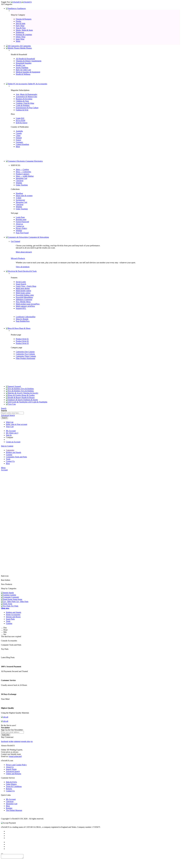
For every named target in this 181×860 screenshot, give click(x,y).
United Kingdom (22, 144)
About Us (10, 767)
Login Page (20, 217)
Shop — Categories (23, 172)
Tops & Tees (21, 28)
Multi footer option (23, 293)
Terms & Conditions (14, 786)
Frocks (18, 21)
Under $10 (20, 118)
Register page (21, 219)
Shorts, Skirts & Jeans (24, 30)
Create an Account (13, 442)
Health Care (20, 65)
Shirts (18, 41)
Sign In (9, 435)
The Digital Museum (14, 810)
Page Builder (23, 321)
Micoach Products (18, 258)
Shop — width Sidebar (25, 176)
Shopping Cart (21, 178)
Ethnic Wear (20, 37)
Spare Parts (10, 619)
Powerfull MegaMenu (24, 297)
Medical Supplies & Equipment (28, 72)
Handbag (19, 193)
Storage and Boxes (13, 617)
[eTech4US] (21, 2)
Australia (19, 131)
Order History (11, 784)
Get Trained (15, 241)
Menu (3, 468)
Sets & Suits (20, 23)
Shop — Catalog (22, 169)
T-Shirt (18, 198)
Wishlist (19, 183)
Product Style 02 (22, 341)
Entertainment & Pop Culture (27, 108)
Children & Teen (22, 101)
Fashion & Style (22, 110)
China (18, 135)
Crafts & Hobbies (22, 105)
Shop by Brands (22, 319)
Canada (19, 133)
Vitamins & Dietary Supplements (28, 61)
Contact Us (10, 791)
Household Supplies (23, 63)
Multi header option (23, 291)
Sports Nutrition (22, 67)
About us (19, 224)
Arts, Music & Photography (26, 94)
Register (9, 808)
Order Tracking (22, 185)
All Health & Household (25, 59)
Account (4, 470)
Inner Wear (20, 39)
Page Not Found (22, 233)
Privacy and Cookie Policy (16, 765)
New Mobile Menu (23, 302)
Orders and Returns (13, 774)
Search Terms (11, 769)
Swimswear (20, 200)
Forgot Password (22, 222)
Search (3, 408)
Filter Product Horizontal (25, 358)
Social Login (21, 282)
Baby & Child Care (23, 70)
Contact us (20, 226)
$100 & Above (21, 123)
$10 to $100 (20, 120)
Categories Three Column (26, 356)
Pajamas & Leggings (24, 34)
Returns (9, 789)
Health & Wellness (23, 74)
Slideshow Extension (24, 299)
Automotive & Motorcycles (26, 97)
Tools (8, 621)
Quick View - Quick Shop (26, 286)
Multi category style (25, 306)
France (18, 140)
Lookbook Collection (25, 317)
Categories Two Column (25, 354)
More (18, 147)
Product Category (22, 174)
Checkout (19, 181)
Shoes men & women (24, 196)
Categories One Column (25, 352)
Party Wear (20, 26)
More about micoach (24, 252)
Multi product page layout (28, 304)
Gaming (9, 623)
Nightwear (20, 32)
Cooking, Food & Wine (25, 103)
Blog (8, 806)
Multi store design (23, 288)
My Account (11, 431)
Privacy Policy (21, 228)
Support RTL (21, 308)
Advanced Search (13, 771)
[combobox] (12, 413)
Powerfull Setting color (25, 295)
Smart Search (21, 284)
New (38, 304)
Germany (19, 142)
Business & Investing (24, 99)
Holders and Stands (13, 612)
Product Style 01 (22, 339)
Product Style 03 (22, 343)
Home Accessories (13, 615)
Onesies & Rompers (23, 19)
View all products (22, 267)
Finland (19, 138)
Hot (33, 317)
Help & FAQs (11, 782)
